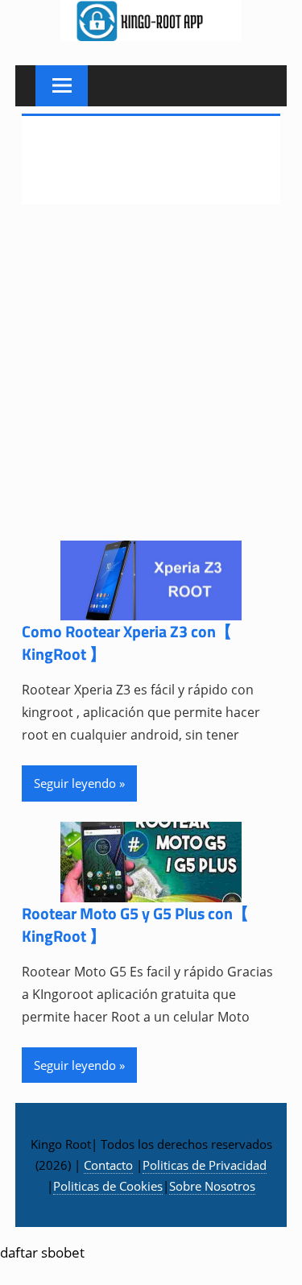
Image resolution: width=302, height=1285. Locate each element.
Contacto (108, 1165)
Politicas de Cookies (108, 1186)
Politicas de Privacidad (205, 1165)
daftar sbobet (42, 1252)
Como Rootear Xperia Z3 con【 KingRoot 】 (127, 642)
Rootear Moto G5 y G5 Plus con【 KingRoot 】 (135, 924)
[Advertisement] (151, 383)
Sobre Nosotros (212, 1186)
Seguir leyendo (75, 783)
